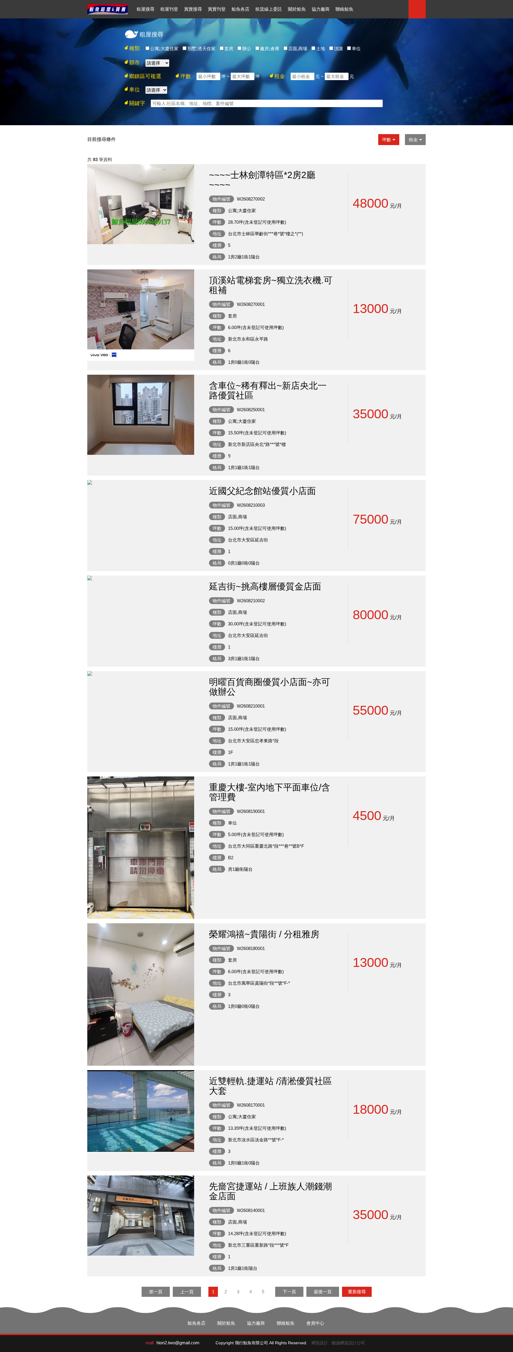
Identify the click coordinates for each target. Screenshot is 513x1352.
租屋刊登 (169, 9)
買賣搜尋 (193, 9)
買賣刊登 (217, 9)
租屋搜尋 (145, 9)
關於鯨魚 (297, 9)
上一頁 (187, 1291)
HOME (107, 9)
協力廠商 (321, 9)
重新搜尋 (357, 1291)
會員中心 (315, 1323)
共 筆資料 (99, 159)
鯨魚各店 (240, 9)
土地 (320, 48)
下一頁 (289, 1291)
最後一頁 (323, 1291)
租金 (413, 139)
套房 (228, 48)
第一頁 (155, 1291)
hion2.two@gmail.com (178, 1342)
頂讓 (338, 48)
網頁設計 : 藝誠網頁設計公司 (338, 1342)
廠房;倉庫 (269, 48)
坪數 (386, 139)
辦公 (246, 48)
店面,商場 (297, 48)
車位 (356, 48)
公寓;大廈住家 (164, 48)
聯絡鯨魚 (344, 9)
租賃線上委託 (268, 9)
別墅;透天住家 (201, 48)
